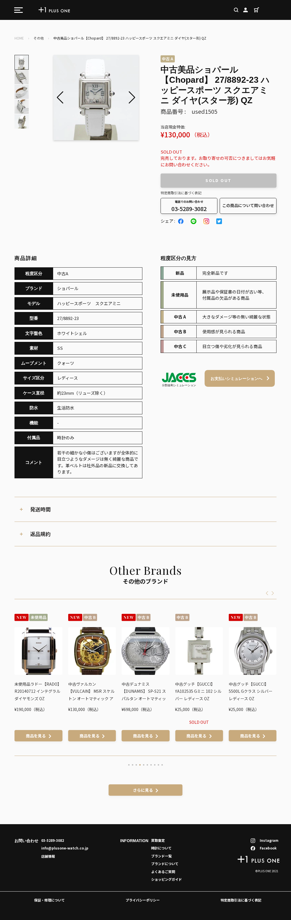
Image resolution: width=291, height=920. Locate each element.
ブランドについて (164, 863)
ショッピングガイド (166, 879)
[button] (132, 97)
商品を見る (36, 736)
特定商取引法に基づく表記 (181, 192)
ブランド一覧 (161, 855)
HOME (19, 38)
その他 (39, 38)
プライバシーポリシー (143, 900)
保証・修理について (49, 900)
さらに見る (143, 790)
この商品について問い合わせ (248, 205)
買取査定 (158, 840)
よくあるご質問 (163, 871)
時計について (161, 847)
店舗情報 (48, 856)
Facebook (268, 847)
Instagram (269, 840)
